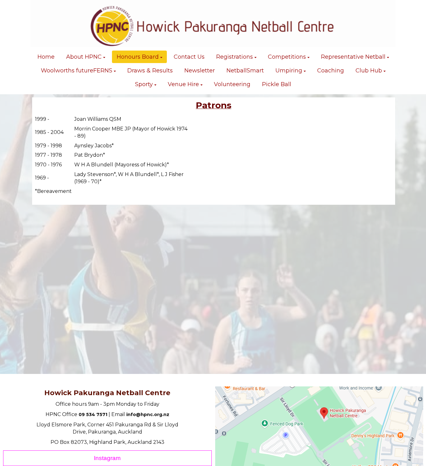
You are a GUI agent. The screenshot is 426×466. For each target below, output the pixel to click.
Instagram (107, 458)
